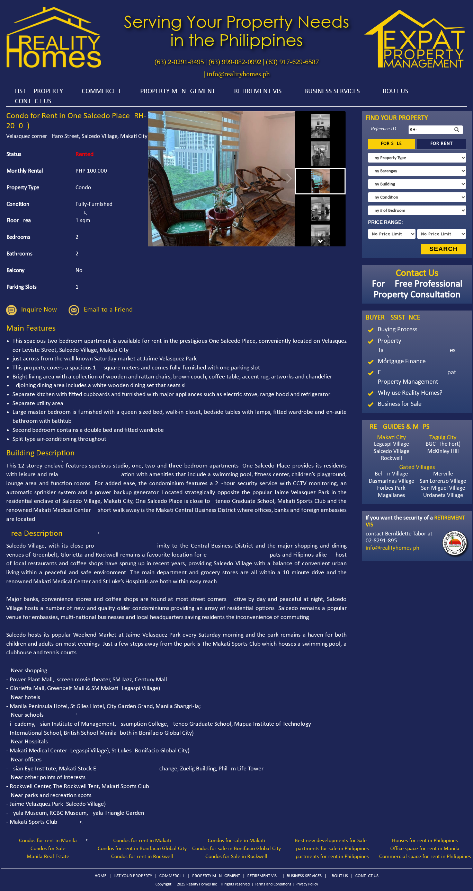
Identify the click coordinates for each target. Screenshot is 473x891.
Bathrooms (20, 254)
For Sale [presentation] (391, 143)
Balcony (16, 270)
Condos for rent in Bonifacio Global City (142, 848)
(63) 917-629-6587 (292, 61)
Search (443, 248)
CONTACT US (33, 101)
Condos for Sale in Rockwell (236, 856)
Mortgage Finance (402, 361)
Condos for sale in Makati (236, 841)
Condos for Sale (47, 848)
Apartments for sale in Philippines (331, 848)
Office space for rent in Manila (424, 848)
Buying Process (397, 329)
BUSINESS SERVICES (332, 91)
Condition (18, 204)
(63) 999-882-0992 (234, 61)
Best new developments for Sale (331, 841)
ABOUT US (393, 91)
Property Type (23, 188)
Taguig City (442, 437)
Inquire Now (39, 310)
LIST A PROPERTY (39, 91)
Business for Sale (399, 404)
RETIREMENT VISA (260, 91)
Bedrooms (19, 237)
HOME (100, 876)
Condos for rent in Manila (48, 841)
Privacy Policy (306, 884)
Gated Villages (417, 467)
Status (14, 154)
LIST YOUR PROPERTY (133, 876)
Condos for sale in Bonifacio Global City (236, 848)
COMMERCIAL (102, 91)
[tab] (391, 144)
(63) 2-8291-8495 (179, 61)
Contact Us (417, 273)
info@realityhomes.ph (238, 74)
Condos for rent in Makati (142, 841)
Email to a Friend (108, 310)
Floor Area (19, 221)
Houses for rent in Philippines (425, 841)
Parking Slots (22, 287)
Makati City (391, 437)
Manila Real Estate (48, 856)
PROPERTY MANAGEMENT (177, 91)
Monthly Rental (25, 171)
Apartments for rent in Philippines (331, 856)
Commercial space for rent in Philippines (425, 856)
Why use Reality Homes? (410, 393)
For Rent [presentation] (441, 143)
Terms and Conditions (273, 884)
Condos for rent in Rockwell (142, 856)
